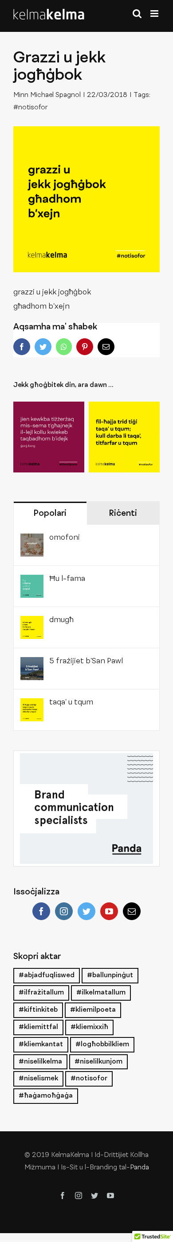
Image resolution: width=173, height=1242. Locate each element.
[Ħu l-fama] (31, 581)
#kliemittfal (38, 1027)
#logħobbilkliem (102, 1044)
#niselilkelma (40, 1062)
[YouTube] (109, 911)
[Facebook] (41, 911)
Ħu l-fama (67, 579)
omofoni (64, 538)
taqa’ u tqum (71, 702)
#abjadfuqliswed (47, 975)
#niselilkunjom (98, 1062)
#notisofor (30, 107)
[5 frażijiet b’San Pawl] (31, 664)
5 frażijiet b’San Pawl (86, 661)
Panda (139, 1168)
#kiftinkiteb (38, 1010)
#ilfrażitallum (41, 993)
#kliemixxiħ (89, 1027)
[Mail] (132, 911)
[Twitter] (86, 911)
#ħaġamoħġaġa (46, 1096)
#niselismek (38, 1079)
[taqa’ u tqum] (124, 437)
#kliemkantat (41, 1044)
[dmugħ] (31, 623)
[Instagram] (64, 911)
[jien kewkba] (48, 437)
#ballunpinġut (110, 975)
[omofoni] (31, 540)
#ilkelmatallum (101, 993)
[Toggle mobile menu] (155, 13)
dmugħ (61, 620)
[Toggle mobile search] (137, 13)
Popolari (50, 514)
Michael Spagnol (55, 95)
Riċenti (123, 514)
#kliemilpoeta (93, 1010)
